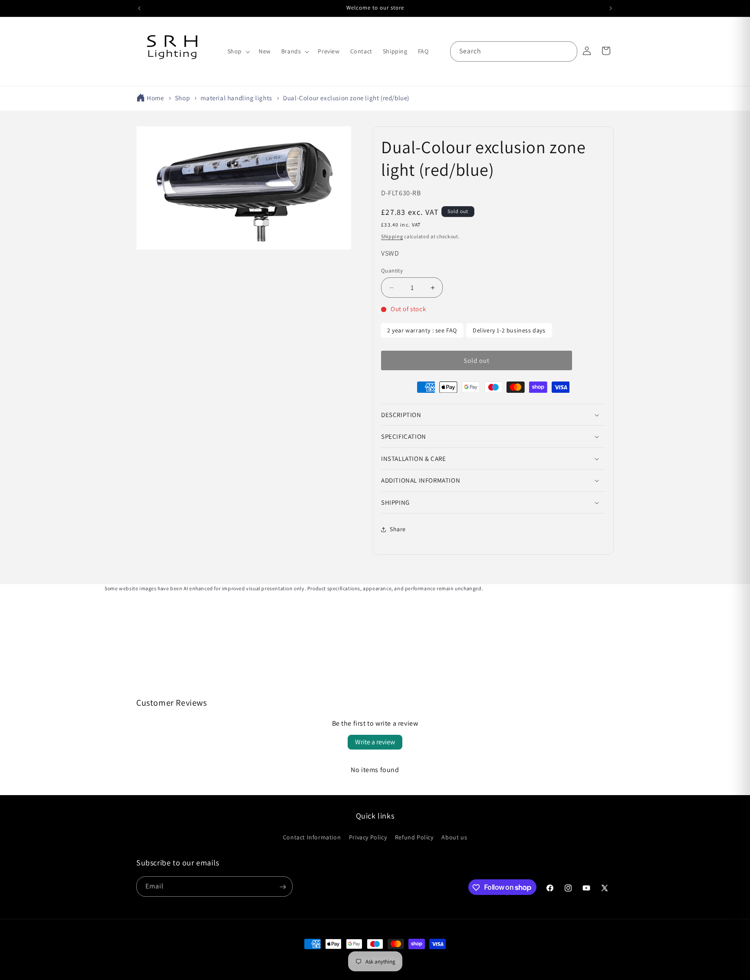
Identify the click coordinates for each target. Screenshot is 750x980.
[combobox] (514, 51)
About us (454, 837)
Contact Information (312, 837)
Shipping (392, 236)
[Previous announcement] (139, 8)
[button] (237, 51)
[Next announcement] (610, 8)
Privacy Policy (368, 837)
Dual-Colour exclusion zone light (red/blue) (346, 98)
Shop (182, 98)
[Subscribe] (282, 887)
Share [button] (398, 529)
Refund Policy (414, 837)
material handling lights (236, 98)
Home (155, 98)
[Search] (567, 51)
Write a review (375, 742)
